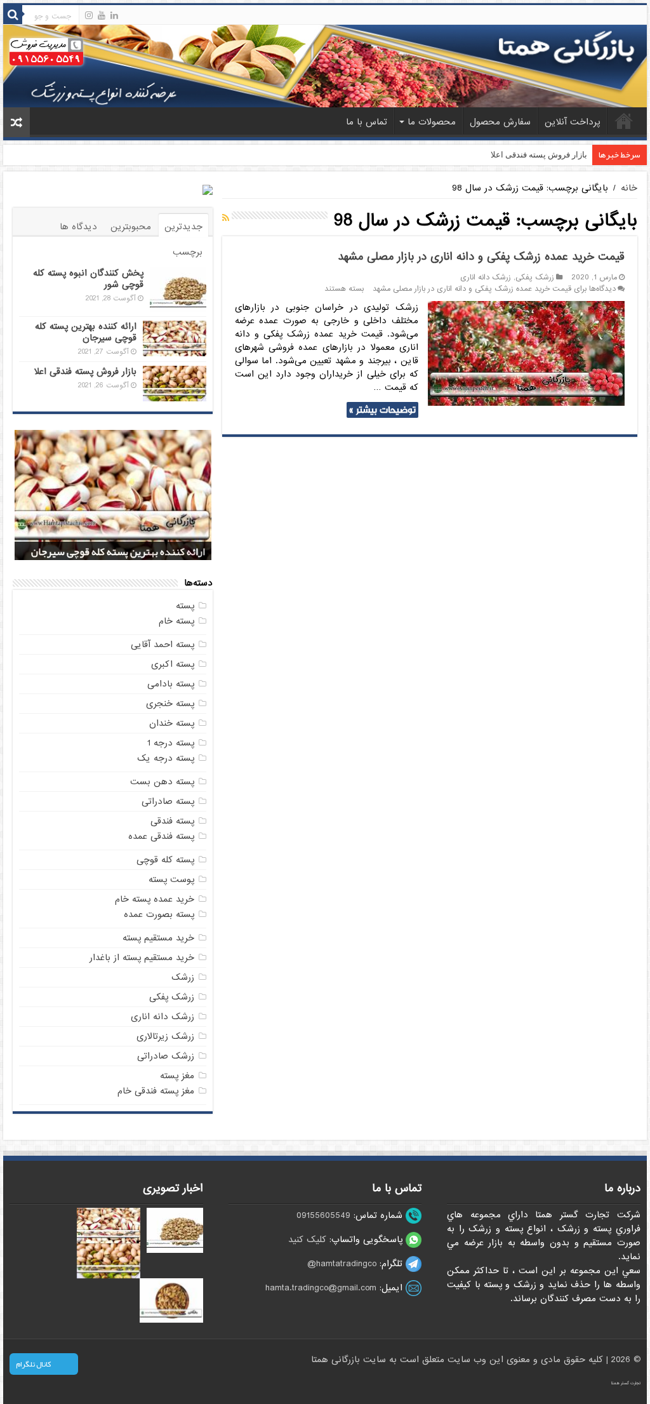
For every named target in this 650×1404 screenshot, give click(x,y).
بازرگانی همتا (337, 1360)
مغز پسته (177, 1076)
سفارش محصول (500, 122)
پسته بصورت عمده (159, 914)
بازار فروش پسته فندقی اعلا (539, 154)
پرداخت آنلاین (572, 122)
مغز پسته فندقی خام (155, 1091)
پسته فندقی (172, 821)
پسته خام (176, 621)
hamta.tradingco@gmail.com (320, 1288)
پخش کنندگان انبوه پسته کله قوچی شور (88, 278)
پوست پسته (171, 879)
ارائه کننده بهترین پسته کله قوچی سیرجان (85, 332)
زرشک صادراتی (165, 1056)
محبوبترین (130, 227)
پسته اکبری (172, 664)
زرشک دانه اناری (485, 277)
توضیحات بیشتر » (382, 410)
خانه (623, 120)
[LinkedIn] (114, 15)
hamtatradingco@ (341, 1264)
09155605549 (323, 1215)
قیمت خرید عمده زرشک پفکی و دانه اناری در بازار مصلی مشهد (481, 256)
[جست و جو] (12, 14)
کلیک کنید (307, 1240)
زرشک (182, 977)
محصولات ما (432, 122)
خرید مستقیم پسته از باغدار (142, 958)
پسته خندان (171, 723)
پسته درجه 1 (170, 743)
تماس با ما (366, 122)
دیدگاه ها (78, 227)
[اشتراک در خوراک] (225, 218)
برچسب (187, 252)
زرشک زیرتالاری (165, 1036)
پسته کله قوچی (165, 860)
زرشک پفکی (534, 277)
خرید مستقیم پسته (158, 938)
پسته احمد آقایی (162, 645)
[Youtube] (101, 15)
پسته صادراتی (168, 801)
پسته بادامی (170, 684)
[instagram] (89, 15)
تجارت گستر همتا (625, 1383)
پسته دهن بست (162, 782)
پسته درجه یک (165, 758)
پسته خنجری (170, 704)
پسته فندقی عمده (161, 836)
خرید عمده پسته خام (154, 899)
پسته (185, 606)
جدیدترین (183, 227)
